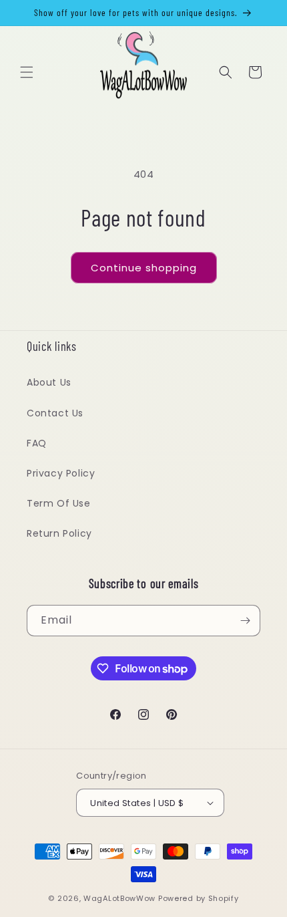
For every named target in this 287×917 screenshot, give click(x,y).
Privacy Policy (61, 473)
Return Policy (59, 533)
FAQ (37, 443)
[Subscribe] (245, 620)
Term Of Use (59, 503)
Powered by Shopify (198, 898)
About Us (49, 382)
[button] (26, 72)
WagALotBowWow (119, 898)
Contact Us (55, 413)
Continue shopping (144, 268)
